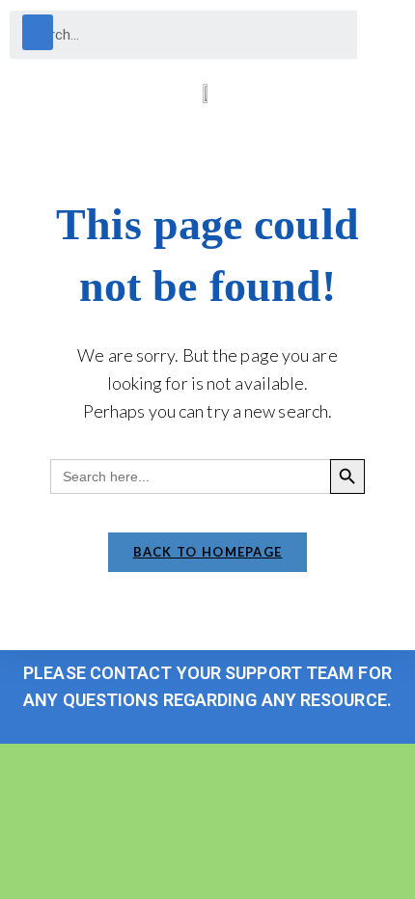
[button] (37, 32)
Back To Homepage (208, 551)
